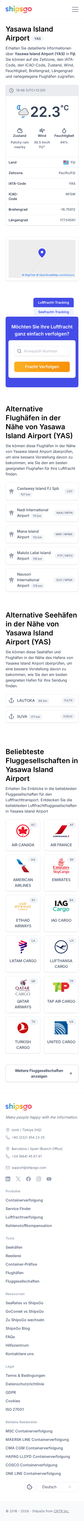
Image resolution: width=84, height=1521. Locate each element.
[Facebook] (28, 1179)
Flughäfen (15, 1272)
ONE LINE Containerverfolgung (33, 1473)
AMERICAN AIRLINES (23, 882)
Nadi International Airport (32, 512)
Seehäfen (14, 1247)
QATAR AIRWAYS (23, 1004)
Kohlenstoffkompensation (29, 1225)
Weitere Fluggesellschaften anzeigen (39, 1073)
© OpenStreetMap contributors (55, 275)
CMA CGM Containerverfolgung (34, 1448)
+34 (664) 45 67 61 (27, 1156)
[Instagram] (38, 1179)
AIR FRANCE (61, 844)
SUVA (22, 716)
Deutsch (49, 1486)
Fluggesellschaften (22, 1281)
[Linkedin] (8, 1179)
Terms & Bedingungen (25, 1375)
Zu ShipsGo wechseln (25, 1319)
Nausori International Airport (28, 580)
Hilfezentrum (17, 1345)
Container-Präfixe (21, 1264)
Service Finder (18, 1208)
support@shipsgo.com (29, 1167)
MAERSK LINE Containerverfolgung (37, 1439)
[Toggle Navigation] (75, 9)
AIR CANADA (23, 844)
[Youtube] (49, 1179)
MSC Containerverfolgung (29, 1431)
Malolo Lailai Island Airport (34, 555)
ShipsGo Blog (18, 1328)
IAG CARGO (61, 920)
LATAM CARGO (23, 960)
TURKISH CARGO (23, 1044)
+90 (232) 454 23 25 (28, 1137)
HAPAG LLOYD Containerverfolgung (38, 1456)
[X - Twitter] (18, 1179)
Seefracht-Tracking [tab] (53, 312)
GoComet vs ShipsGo (25, 1311)
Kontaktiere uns (20, 1353)
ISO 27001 (15, 1409)
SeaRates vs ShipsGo (24, 1302)
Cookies (13, 1400)
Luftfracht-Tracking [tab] (53, 302)
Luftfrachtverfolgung (24, 1217)
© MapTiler (28, 275)
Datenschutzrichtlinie (25, 1384)
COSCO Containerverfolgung (31, 1465)
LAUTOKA (26, 700)
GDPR (11, 1392)
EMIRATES (61, 879)
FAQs (10, 1336)
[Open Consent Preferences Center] (30, 1487)
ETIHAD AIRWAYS (23, 923)
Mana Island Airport (28, 534)
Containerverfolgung (24, 1200)
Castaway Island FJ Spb (38, 488)
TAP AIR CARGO (61, 1001)
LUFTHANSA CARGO (61, 963)
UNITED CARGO (61, 1041)
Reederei (13, 1255)
